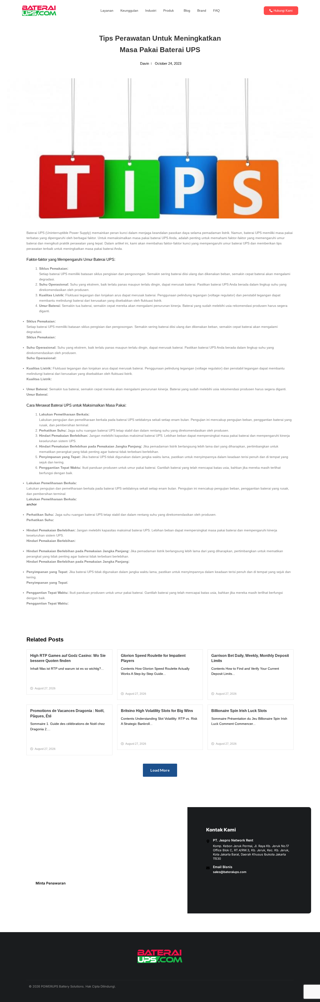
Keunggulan (129, 10)
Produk (168, 10)
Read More (69, 678)
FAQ (216, 10)
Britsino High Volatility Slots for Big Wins (157, 711)
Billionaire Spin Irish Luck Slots (239, 711)
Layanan (106, 10)
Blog (187, 10)
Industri (150, 10)
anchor (31, 504)
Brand (201, 10)
